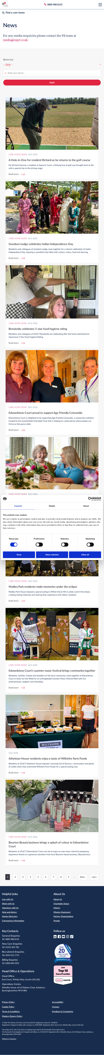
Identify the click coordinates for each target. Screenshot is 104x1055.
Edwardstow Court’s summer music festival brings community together (52, 670)
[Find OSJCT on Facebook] (59, 937)
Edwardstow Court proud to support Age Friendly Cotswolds (45, 412)
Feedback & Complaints (62, 1012)
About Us (58, 899)
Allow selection (52, 555)
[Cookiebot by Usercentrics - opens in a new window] (90, 499)
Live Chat (85, 729)
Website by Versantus (9, 1039)
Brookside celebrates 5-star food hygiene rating (38, 329)
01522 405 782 (12, 947)
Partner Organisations (63, 916)
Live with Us (7, 899)
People (57, 921)
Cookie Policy (8, 1007)
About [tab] (86, 506)
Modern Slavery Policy (12, 1016)
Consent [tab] (18, 506)
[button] (100, 4)
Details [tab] (52, 506)
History (57, 908)
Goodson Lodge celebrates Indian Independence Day (41, 244)
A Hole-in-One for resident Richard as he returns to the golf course (49, 160)
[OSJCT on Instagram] (67, 937)
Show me (8, 59)
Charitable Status (61, 904)
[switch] (39, 545)
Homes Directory (10, 916)
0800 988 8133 (12, 939)
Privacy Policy (8, 1002)
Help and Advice (9, 912)
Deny (19, 555)
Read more (14, 174)
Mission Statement (62, 912)
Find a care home (15, 12)
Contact (55, 1007)
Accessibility (57, 1002)
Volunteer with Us (10, 908)
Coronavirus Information (13, 921)
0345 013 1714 (12, 955)
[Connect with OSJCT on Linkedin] (55, 937)
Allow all (85, 555)
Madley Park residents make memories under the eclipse (43, 586)
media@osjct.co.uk (15, 40)
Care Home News (18, 155)
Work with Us (8, 904)
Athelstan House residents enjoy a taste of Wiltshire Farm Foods (48, 758)
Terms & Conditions (11, 1012)
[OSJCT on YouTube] (63, 937)
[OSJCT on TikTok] (71, 937)
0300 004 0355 (12, 963)
